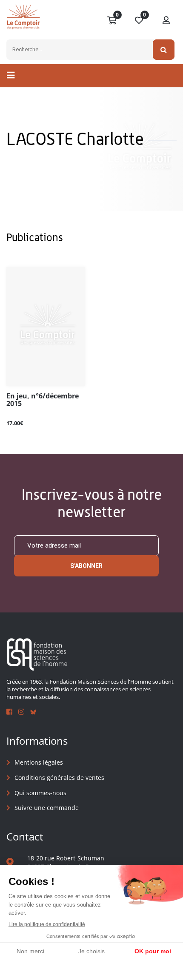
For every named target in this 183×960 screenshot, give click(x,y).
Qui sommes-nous (40, 793)
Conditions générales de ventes (59, 778)
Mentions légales (38, 762)
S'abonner (86, 565)
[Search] (163, 49)
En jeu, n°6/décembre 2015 (42, 400)
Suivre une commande (46, 808)
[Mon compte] (166, 21)
